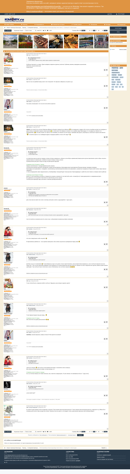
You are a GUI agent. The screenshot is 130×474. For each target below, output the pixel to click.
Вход (110, 14)
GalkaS (5, 109)
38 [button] (98, 30)
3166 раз (11, 95)
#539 (27, 383)
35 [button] (92, 30)
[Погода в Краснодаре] (118, 47)
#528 (27, 101)
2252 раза (12, 273)
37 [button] (96, 30)
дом (121, 68)
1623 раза (11, 157)
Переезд (24, 27)
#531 (27, 189)
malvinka (6, 237)
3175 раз (11, 400)
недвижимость (116, 72)
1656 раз (11, 272)
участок (121, 77)
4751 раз (11, 73)
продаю (113, 84)
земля (121, 84)
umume (6, 188)
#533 (27, 229)
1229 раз (11, 94)
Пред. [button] (83, 30)
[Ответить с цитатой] (105, 70)
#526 (27, 55)
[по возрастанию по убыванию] (72, 435)
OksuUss (32, 151)
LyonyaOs (78, 460)
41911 (40, 30)
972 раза (11, 158)
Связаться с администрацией (104, 455)
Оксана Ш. (6, 148)
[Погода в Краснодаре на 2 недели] (123, 49)
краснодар (115, 70)
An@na (5, 84)
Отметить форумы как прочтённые (105, 459)
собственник (115, 77)
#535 (27, 280)
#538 (27, 358)
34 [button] (89, 30)
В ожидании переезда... (33, 27)
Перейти (104, 447)
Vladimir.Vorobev (8, 262)
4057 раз (11, 247)
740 (45, 30)
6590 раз (11, 119)
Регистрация (121, 14)
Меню (10, 14)
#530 (27, 149)
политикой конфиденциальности (36, 460)
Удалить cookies (101, 457)
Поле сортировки (52, 435)
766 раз (11, 72)
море (113, 79)
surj (5, 63)
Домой (6, 14)
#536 (27, 305)
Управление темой (18, 30)
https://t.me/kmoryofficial (34, 11)
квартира (114, 75)
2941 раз (11, 351)
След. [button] (105, 30)
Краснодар (118, 79)
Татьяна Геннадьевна (9, 414)
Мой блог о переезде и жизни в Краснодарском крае (36, 273)
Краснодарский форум (65, 466)
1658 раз (11, 196)
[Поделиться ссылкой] (107, 70)
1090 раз (11, 197)
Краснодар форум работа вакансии (79, 466)
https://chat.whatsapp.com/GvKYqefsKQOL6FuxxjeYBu (43, 6)
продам (120, 75)
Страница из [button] (76, 30)
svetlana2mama (33, 57)
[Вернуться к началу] (107, 75)
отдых (118, 84)
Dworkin (6, 389)
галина (31, 231)
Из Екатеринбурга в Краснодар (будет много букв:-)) (36, 53)
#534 (27, 254)
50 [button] (102, 30)
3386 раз (11, 399)
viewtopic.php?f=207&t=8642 (37, 115)
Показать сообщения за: (33, 435)
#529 (27, 127)
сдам (112, 89)
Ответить (8, 30)
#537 (27, 332)
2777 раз (11, 246)
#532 (27, 209)
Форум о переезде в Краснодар (14, 27)
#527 (27, 79)
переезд (115, 68)
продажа (114, 82)
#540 (27, 407)
